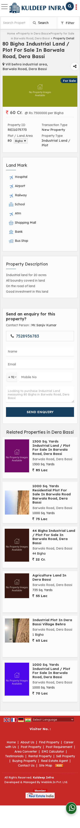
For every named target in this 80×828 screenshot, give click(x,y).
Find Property (49, 742)
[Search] (70, 6)
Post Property (31, 747)
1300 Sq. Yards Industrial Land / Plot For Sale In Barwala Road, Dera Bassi (51, 447)
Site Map (45, 765)
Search (42, 23)
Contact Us (26, 765)
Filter (69, 23)
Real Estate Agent (54, 761)
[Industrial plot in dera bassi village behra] (17, 630)
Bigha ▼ (20, 141)
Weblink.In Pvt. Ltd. (54, 782)
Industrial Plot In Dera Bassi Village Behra (52, 622)
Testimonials (14, 756)
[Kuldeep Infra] (37, 8)
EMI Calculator (53, 752)
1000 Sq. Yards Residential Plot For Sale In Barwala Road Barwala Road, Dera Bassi (51, 494)
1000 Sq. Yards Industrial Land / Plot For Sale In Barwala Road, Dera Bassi (51, 670)
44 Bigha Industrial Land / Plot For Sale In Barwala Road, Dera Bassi (53, 536)
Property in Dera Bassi (33, 33)
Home (11, 33)
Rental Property (40, 756)
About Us (27, 742)
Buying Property (24, 761)
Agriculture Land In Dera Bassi (49, 577)
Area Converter (25, 752)
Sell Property (65, 756)
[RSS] (59, 765)
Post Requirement (59, 747)
